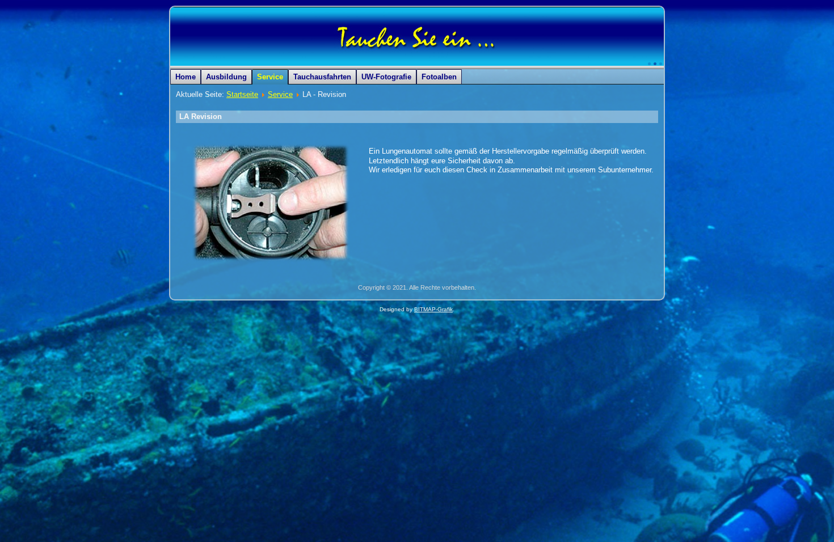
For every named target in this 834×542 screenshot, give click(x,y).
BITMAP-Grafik (433, 309)
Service (270, 77)
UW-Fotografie (386, 77)
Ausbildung (226, 77)
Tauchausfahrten (322, 77)
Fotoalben (439, 77)
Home (185, 77)
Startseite (242, 94)
